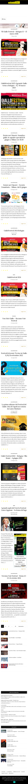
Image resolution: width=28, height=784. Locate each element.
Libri (14, 505)
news (14, 274)
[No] (26, 780)
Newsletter (11, 773)
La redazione (9, 771)
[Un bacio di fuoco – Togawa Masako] (4, 646)
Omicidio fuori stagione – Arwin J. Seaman (15, 731)
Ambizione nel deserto (12, 736)
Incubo (2, 709)
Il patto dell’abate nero (12, 746)
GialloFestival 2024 (14, 277)
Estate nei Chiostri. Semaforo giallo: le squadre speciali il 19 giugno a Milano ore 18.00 (14, 137)
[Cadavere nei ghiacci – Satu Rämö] (4, 659)
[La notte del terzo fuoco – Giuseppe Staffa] (4, 633)
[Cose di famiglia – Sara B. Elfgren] (4, 639)
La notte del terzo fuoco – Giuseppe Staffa (17, 631)
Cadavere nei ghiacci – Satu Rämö (15, 657)
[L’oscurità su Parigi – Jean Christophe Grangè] (4, 653)
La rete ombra (3, 705)
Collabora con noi (16, 771)
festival (14, 316)
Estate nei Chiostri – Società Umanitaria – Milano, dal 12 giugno (14, 186)
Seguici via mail (4, 773)
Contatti (23, 771)
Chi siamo (3, 771)
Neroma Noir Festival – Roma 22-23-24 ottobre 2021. (14, 577)
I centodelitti (10, 765)
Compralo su (17, 566)
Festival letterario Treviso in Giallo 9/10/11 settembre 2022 (14, 354)
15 (15, 626)
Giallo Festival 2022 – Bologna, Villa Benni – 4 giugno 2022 (14, 457)
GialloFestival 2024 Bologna (14, 231)
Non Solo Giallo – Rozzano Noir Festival (14, 319)
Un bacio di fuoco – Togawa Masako (15, 644)
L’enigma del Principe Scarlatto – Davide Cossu (9, 700)
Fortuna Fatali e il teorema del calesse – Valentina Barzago (16, 664)
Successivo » (21, 626)
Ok (14, 782)
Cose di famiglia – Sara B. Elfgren (15, 637)
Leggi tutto (23, 76)
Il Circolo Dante (10, 751)
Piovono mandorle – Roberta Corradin (8, 714)
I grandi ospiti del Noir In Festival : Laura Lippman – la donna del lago (14, 509)
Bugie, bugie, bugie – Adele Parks (7, 719)
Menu (4, 19)
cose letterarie (14, 29)
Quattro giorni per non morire (6, 695)
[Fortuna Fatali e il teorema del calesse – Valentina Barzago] (4, 666)
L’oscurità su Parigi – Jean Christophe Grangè (17, 650)
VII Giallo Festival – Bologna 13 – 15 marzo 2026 (14, 33)
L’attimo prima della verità (12, 741)
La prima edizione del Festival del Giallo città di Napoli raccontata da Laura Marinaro (14, 406)
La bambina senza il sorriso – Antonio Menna (16, 755)
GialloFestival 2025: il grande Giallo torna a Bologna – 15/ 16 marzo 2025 (14, 85)
